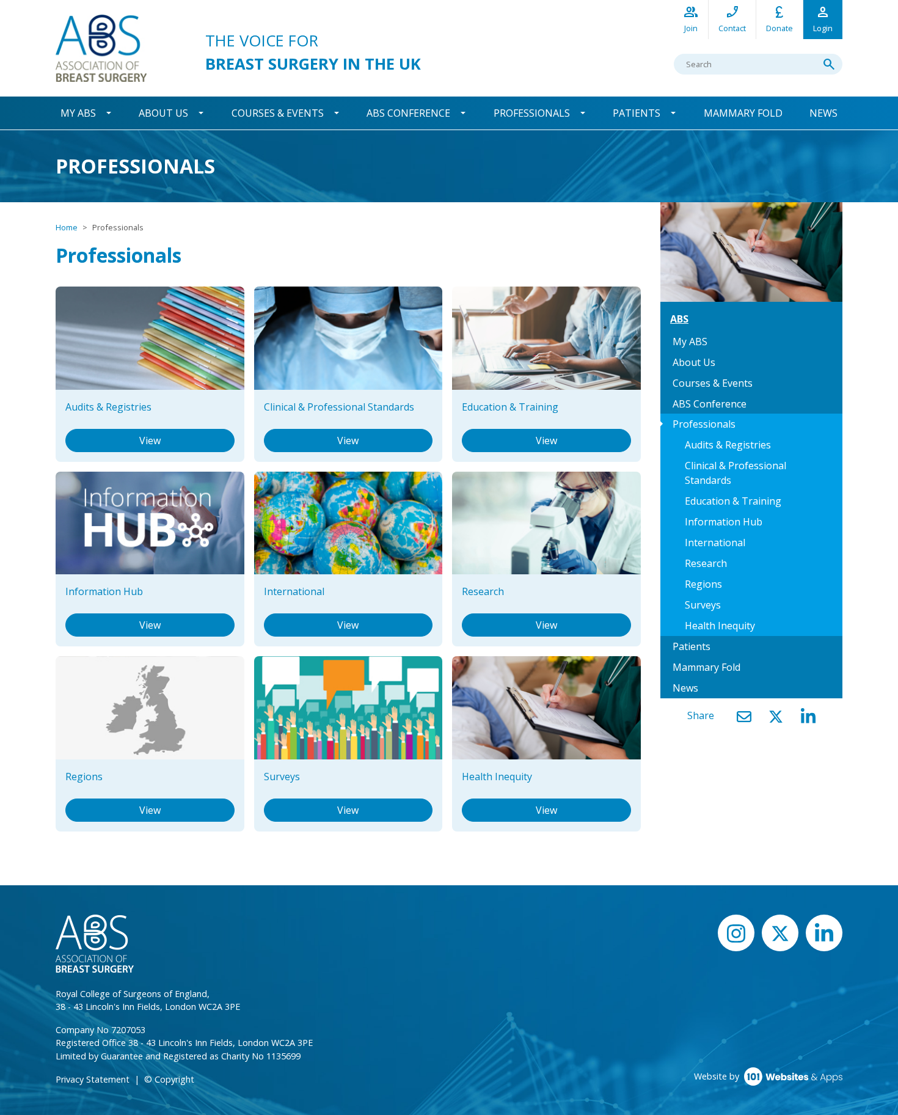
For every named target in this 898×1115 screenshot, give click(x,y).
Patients (636, 113)
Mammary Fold (743, 113)
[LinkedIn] (808, 716)
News (823, 113)
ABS (679, 319)
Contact (732, 19)
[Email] (744, 716)
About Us (163, 113)
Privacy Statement (93, 1079)
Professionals (532, 113)
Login (823, 19)
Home (67, 227)
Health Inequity (720, 625)
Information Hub (723, 521)
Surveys (703, 605)
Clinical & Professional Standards (735, 473)
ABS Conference (408, 113)
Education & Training (733, 501)
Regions (703, 584)
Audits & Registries (728, 444)
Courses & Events (278, 113)
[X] (775, 716)
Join (691, 19)
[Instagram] (736, 932)
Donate (779, 19)
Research (706, 563)
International (715, 542)
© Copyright (169, 1079)
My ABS (78, 113)
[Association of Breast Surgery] (101, 47)
